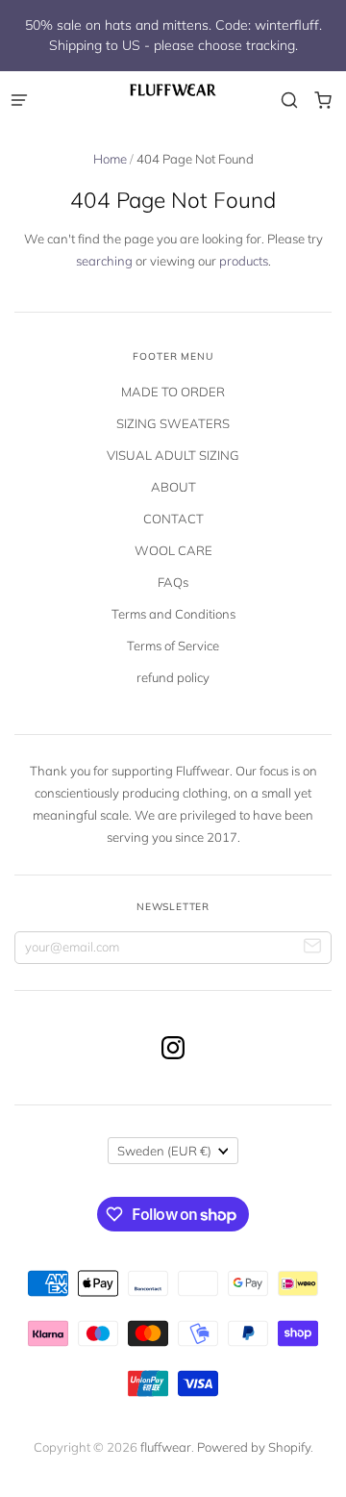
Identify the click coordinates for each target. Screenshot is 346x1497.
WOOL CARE (173, 550)
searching (104, 260)
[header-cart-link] (322, 100)
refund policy (173, 677)
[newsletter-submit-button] (313, 948)
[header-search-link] (289, 100)
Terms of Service (173, 645)
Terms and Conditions (173, 614)
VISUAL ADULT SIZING (173, 455)
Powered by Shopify (253, 1447)
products (243, 260)
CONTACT (173, 518)
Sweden (164, 1150)
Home (110, 158)
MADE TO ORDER (173, 391)
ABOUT (173, 487)
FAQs (173, 582)
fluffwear (165, 1447)
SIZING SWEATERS (173, 423)
